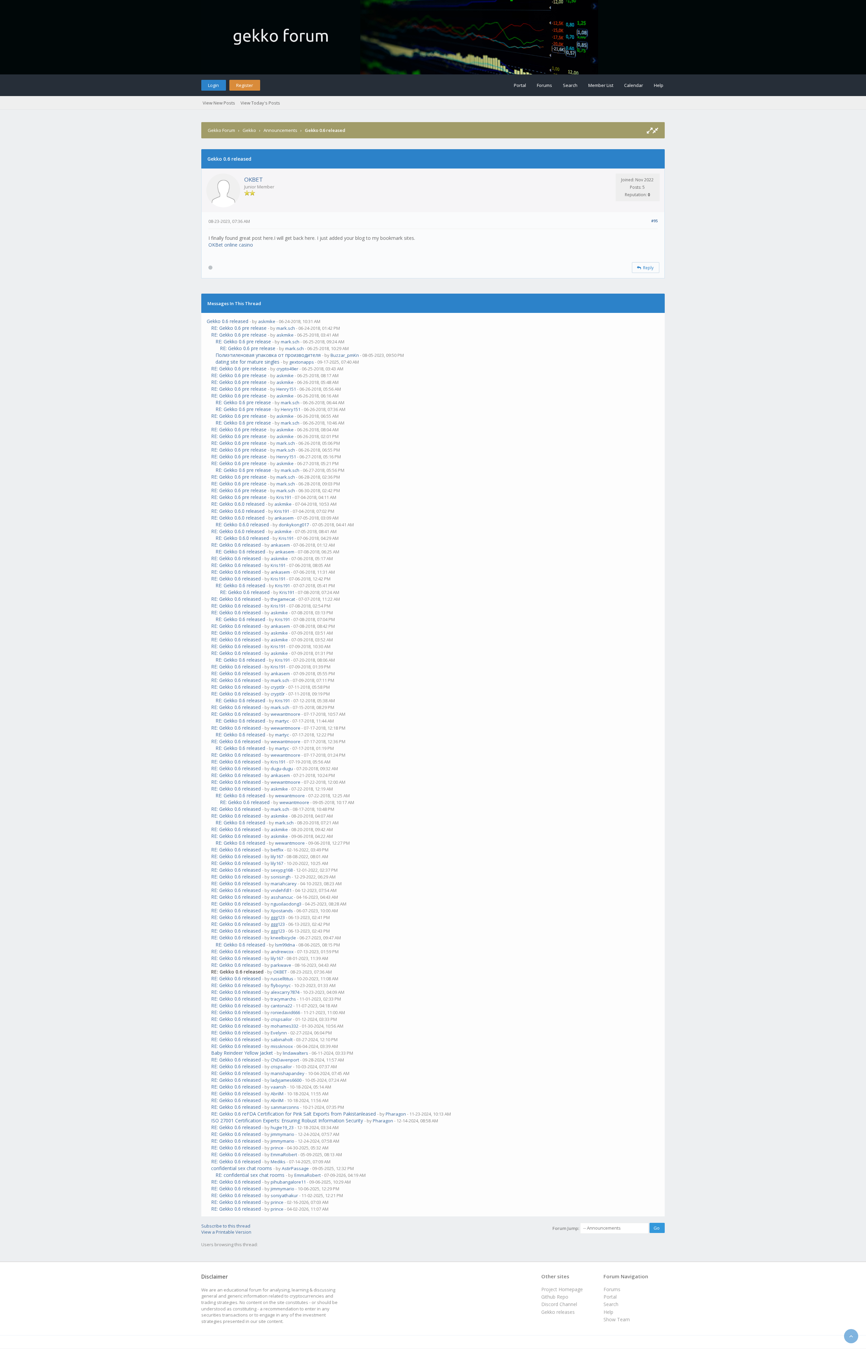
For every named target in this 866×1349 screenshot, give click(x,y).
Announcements (280, 130)
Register (244, 85)
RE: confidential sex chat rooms (249, 1175)
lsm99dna (285, 945)
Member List (600, 85)
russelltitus (282, 979)
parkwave (281, 965)
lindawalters (295, 1053)
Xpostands (282, 911)
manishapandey (287, 1073)
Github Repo (554, 1297)
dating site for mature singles (247, 362)
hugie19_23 (282, 1127)
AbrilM (277, 1094)
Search (570, 85)
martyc (282, 721)
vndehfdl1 (281, 890)
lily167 (277, 856)
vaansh (278, 1087)
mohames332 (284, 1026)
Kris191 (283, 497)
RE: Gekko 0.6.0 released (238, 504)
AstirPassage (295, 1168)
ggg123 (278, 917)
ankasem (284, 518)
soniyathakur (284, 1195)
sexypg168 (282, 870)
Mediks (278, 1162)
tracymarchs (283, 999)
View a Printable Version (226, 1232)
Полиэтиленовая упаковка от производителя (268, 355)
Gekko (249, 130)
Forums (544, 85)
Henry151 (286, 389)
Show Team (616, 1319)
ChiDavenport (285, 1060)
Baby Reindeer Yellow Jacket (242, 1053)
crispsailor (281, 1019)
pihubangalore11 (288, 1182)
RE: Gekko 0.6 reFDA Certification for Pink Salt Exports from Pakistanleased (293, 1114)
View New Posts (219, 103)
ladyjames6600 (286, 1080)
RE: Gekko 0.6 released (236, 545)
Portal (520, 85)
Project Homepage (562, 1289)
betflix (277, 850)
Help (658, 85)
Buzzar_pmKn (345, 355)
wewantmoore (285, 714)
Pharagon (396, 1114)
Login (213, 85)
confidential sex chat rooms (241, 1168)
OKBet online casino (230, 245)
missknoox (282, 1046)
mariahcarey (284, 884)
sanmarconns (285, 1107)
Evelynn (279, 1033)
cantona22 (281, 1006)
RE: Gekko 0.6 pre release (239, 328)
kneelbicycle (283, 938)
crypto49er (287, 369)
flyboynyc (281, 985)
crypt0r (278, 687)
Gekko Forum (221, 130)
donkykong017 (294, 525)
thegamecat (283, 599)
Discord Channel (559, 1304)
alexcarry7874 (285, 992)
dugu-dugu (282, 768)
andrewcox (282, 951)
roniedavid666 (285, 1012)
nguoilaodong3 (286, 904)
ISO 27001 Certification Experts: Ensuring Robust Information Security (287, 1120)
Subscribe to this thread (225, 1226)
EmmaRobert (284, 1154)
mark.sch (285, 328)
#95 (654, 220)
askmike (266, 321)
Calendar (633, 85)
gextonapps (301, 362)
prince (277, 1148)
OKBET (253, 179)
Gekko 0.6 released (227, 321)
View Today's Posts (260, 103)
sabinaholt (282, 1039)
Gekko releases (558, 1312)
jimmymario (282, 1134)
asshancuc (282, 897)
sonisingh (281, 877)
